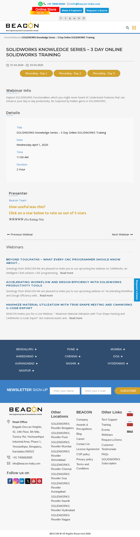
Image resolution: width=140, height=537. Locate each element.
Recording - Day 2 (70, 73)
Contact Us (83, 444)
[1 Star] (10, 219)
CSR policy (83, 454)
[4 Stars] (19, 219)
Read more (66, 273)
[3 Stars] (16, 219)
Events (106, 429)
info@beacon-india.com (85, 3)
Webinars (16, 37)
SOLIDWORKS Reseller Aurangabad (60, 487)
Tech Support (109, 419)
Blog (79, 433)
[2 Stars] (13, 219)
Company (82, 419)
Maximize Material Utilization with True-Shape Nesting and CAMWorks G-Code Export (69, 306)
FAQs (105, 454)
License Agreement (87, 449)
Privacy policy (84, 459)
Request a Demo (112, 439)
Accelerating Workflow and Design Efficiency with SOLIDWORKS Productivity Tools (64, 283)
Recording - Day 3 (104, 73)
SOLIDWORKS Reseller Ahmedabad (60, 455)
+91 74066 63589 (55, 3)
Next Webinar (120, 234)
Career (80, 438)
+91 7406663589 (22, 457)
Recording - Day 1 (36, 73)
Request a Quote (97, 10)
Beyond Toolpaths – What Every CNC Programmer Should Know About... (63, 261)
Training (106, 424)
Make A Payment (72, 10)
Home (7, 37)
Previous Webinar (22, 234)
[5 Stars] (22, 219)
